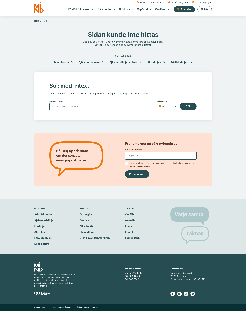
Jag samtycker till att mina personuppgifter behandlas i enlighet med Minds (162, 164)
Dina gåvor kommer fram (95, 238)
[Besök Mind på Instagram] (186, 294)
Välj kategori (162, 101)
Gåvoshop (86, 220)
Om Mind (130, 214)
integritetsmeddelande (140, 166)
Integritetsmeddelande (61, 307)
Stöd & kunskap (43, 214)
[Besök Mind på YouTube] (192, 294)
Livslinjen (40, 226)
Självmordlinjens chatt (123, 62)
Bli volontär (87, 226)
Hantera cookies (41, 307)
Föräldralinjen (179, 62)
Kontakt (130, 232)
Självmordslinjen (89, 62)
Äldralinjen (154, 62)
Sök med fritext (56, 101)
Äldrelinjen (41, 232)
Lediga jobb (132, 238)
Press (128, 226)
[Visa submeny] (93, 9)
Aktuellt (130, 220)
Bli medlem (87, 232)
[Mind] (39, 7)
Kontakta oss (176, 269)
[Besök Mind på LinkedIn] (179, 294)
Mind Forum (61, 62)
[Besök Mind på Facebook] (172, 294)
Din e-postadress (133, 150)
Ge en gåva (86, 214)
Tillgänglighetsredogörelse (87, 307)
